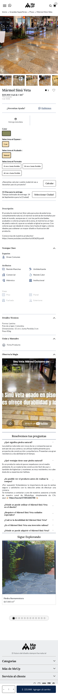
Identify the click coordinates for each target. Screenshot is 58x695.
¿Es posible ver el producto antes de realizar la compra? (26, 479)
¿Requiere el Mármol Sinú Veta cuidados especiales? (23, 513)
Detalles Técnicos (10, 317)
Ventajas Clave (9, 248)
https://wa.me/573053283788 (22, 498)
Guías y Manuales (10, 338)
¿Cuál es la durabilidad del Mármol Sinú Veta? (25, 519)
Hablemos (46, 108)
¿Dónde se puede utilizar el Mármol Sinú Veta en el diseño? (25, 505)
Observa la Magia (10, 354)
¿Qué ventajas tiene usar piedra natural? (23, 460)
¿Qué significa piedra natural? (18, 442)
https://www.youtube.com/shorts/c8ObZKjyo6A (23, 238)
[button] (13, 618)
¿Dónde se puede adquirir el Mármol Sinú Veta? (26, 530)
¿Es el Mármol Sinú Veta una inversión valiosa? (26, 525)
